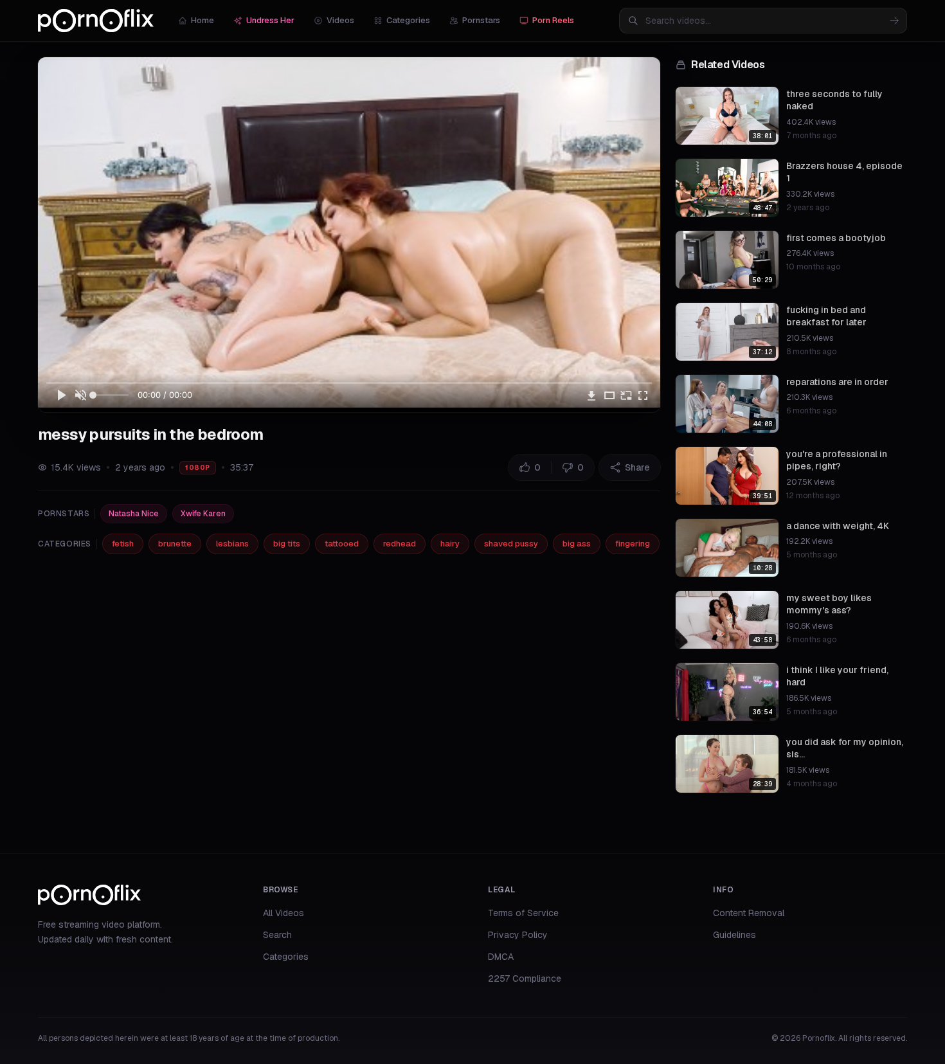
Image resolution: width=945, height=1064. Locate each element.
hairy (450, 543)
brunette (175, 543)
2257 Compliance (524, 978)
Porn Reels (553, 20)
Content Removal (748, 913)
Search (277, 935)
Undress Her (270, 20)
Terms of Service (523, 913)
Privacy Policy (518, 935)
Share (637, 467)
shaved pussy (511, 543)
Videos (340, 20)
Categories (408, 20)
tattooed (342, 543)
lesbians (232, 543)
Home (202, 20)
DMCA (501, 956)
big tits (286, 543)
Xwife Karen (203, 514)
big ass (576, 543)
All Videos (283, 913)
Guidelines (734, 935)
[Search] (894, 20)
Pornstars (481, 20)
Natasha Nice (134, 514)
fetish (123, 543)
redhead (399, 543)
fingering (632, 543)
